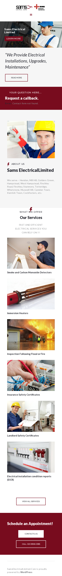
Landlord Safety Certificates (23, 435)
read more (16, 78)
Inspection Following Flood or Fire (26, 353)
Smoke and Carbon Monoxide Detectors (29, 272)
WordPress (26, 572)
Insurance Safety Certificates (23, 394)
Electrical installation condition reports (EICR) (29, 478)
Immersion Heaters (17, 313)
